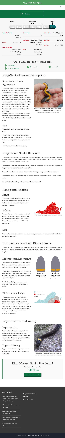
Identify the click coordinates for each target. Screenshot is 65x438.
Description (11, 65)
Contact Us (55, 67)
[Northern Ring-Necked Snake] (48, 325)
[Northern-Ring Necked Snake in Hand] (48, 79)
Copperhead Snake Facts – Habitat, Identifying (11, 418)
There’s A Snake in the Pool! (10, 425)
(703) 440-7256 (35, 3)
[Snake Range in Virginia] (48, 202)
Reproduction (34, 67)
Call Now (32, 370)
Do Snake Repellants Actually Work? (9, 412)
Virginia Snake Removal (33, 435)
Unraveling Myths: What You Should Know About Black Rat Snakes (10, 399)
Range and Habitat (13, 68)
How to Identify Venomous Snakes (11, 406)
